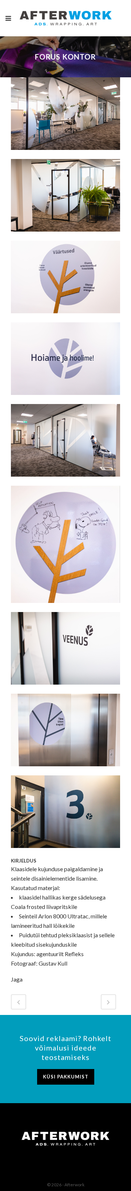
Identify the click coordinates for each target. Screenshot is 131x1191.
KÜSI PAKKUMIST (65, 1077)
